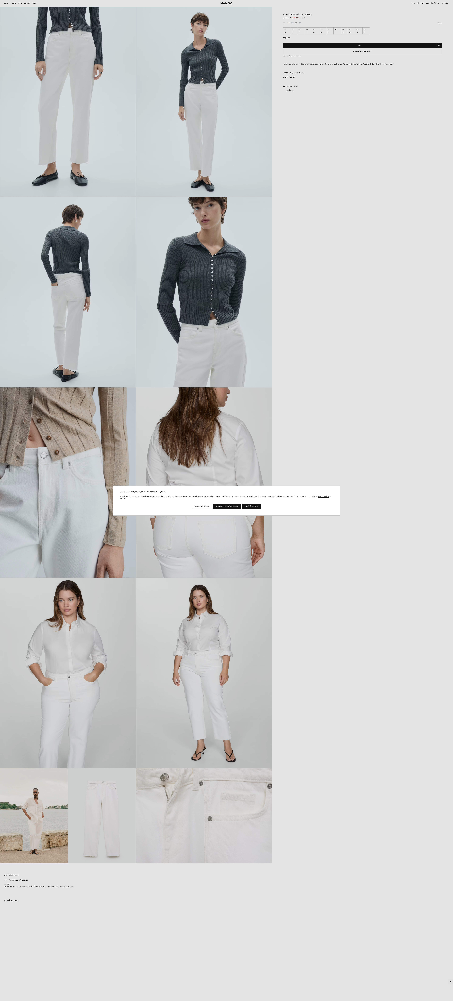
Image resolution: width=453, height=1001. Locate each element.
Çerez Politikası (323, 496)
